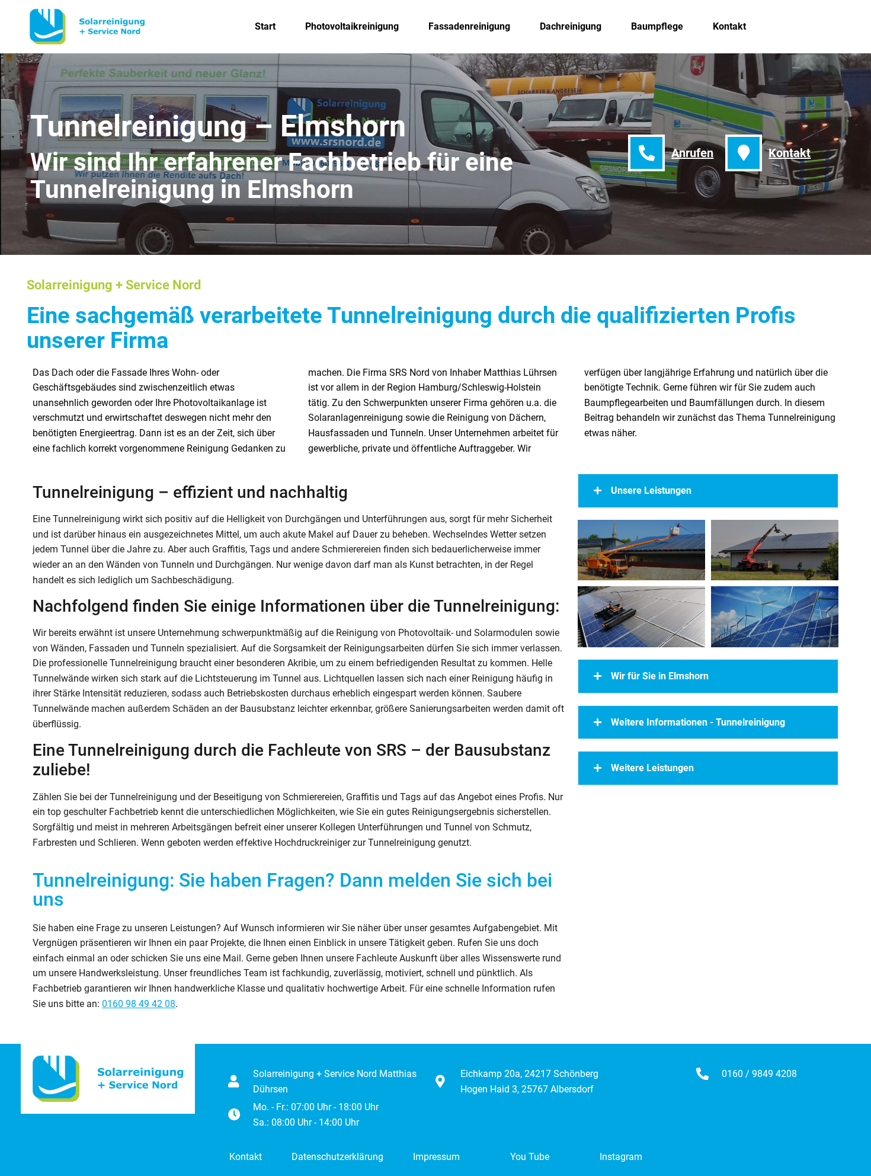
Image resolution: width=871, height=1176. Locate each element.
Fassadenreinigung (469, 26)
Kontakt (729, 26)
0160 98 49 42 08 (138, 1003)
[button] (708, 490)
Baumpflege (657, 26)
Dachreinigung (570, 26)
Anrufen (692, 153)
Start (265, 26)
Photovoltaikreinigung (352, 26)
